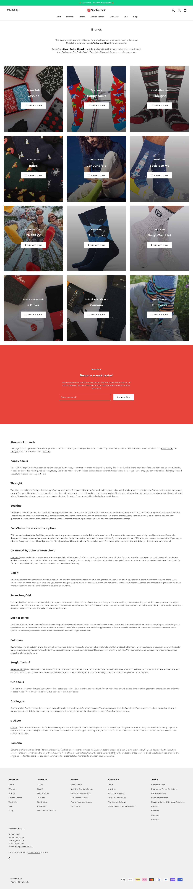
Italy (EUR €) (12, 10)
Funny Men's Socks (79, 798)
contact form (34, 852)
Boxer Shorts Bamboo (81, 793)
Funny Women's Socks (81, 802)
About (110, 784)
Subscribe (123, 397)
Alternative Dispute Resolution (122, 806)
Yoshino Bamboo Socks (82, 789)
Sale (126, 17)
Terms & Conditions (117, 798)
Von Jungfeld (93, 49)
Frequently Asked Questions (164, 789)
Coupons (155, 815)
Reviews (155, 819)
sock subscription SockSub (31, 535)
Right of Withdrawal (117, 802)
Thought (81, 49)
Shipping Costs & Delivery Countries (167, 802)
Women (69, 17)
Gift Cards (75, 806)
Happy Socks (69, 49)
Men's (58, 17)
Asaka (40, 784)
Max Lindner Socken (46, 811)
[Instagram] (9, 858)
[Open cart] (185, 10)
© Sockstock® (16, 878)
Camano (14, 750)
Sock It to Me (17, 624)
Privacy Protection (116, 793)
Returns (154, 806)
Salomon (15, 647)
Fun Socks (15, 689)
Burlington (16, 708)
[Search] (179, 10)
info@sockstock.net (24, 846)
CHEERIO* (15, 557)
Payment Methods (159, 798)
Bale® (108, 43)
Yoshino (97, 43)
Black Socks (76, 784)
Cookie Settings (158, 793)
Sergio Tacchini (18, 669)
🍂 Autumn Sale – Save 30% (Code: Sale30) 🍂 (96, 3)
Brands (82, 17)
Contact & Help (158, 784)
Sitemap (155, 811)
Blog (135, 17)
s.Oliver (14, 727)
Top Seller (114, 17)
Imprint (111, 789)
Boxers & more (97, 17)
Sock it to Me (109, 49)
